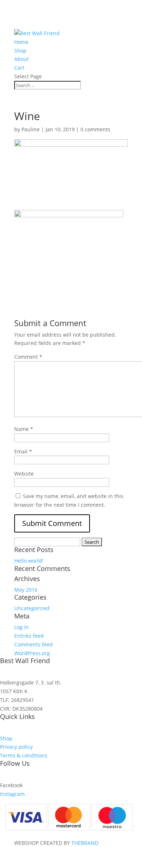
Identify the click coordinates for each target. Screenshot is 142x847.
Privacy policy (16, 746)
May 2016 (26, 589)
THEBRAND (84, 842)
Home (21, 41)
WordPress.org (32, 653)
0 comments (95, 129)
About (21, 58)
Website (24, 473)
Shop (20, 50)
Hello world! (28, 560)
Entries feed (29, 635)
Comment (28, 356)
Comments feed (33, 644)
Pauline (30, 129)
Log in (21, 627)
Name (23, 428)
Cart (19, 67)
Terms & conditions (23, 755)
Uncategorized (32, 608)
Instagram (12, 793)
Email (23, 451)
